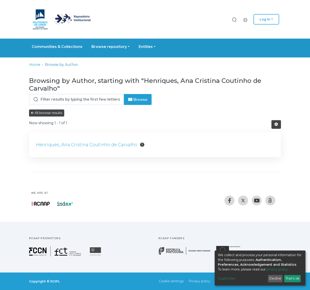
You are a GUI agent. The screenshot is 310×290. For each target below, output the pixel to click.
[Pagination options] (276, 124)
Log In (265, 19)
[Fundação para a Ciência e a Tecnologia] (55, 255)
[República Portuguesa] (186, 254)
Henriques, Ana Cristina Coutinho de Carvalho (86, 144)
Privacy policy (199, 281)
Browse (139, 99)
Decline (275, 278)
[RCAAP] (270, 201)
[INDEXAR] (65, 203)
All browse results (48, 113)
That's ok (292, 278)
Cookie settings (171, 281)
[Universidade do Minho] (96, 255)
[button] (246, 19)
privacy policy (277, 269)
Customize (226, 278)
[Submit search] (234, 19)
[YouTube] (257, 201)
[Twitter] (243, 201)
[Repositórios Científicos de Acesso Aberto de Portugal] (41, 203)
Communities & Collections (57, 47)
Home (34, 64)
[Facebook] (229, 201)
